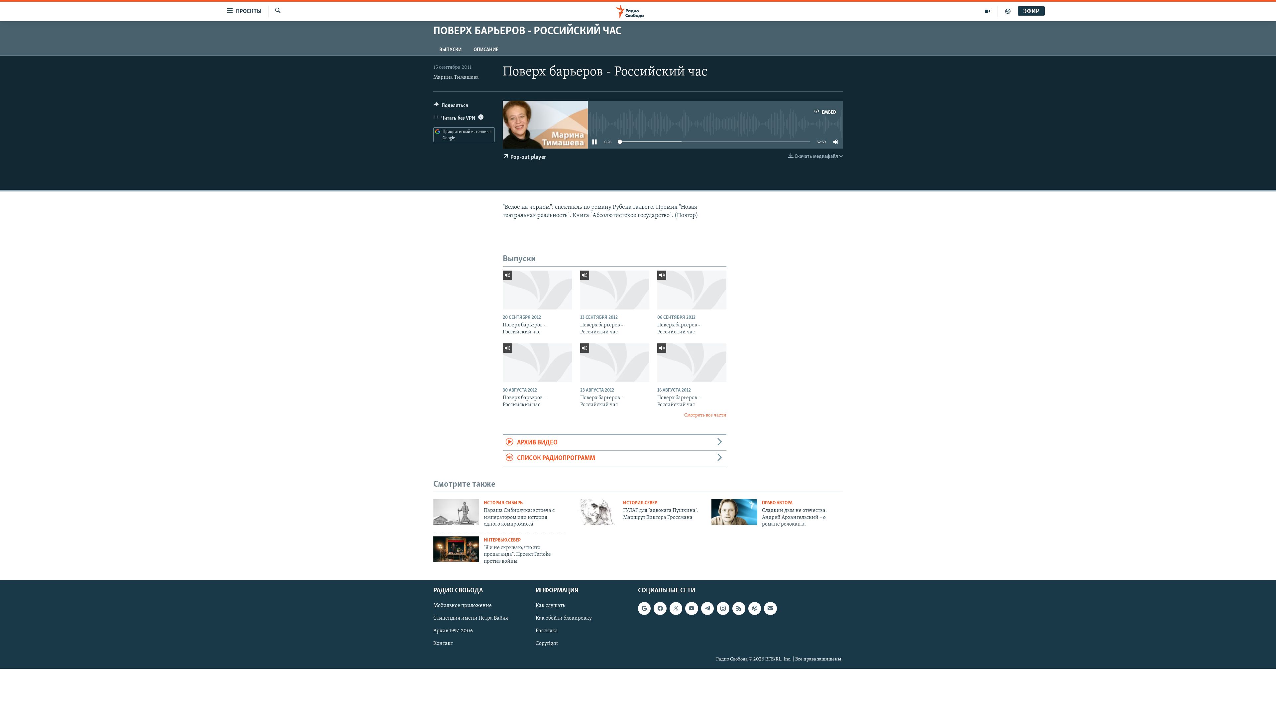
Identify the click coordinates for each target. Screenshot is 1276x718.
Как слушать (550, 605)
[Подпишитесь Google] (644, 608)
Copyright (547, 643)
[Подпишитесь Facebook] (660, 608)
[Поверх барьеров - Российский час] (537, 290)
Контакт (443, 643)
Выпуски (450, 50)
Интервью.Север (502, 540)
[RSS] (738, 608)
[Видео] (988, 11)
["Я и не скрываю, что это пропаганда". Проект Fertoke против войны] (456, 549)
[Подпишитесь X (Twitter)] (676, 608)
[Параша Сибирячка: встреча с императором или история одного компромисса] (456, 512)
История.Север (640, 503)
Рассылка (547, 631)
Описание (486, 50)
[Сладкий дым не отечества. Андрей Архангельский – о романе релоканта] (734, 512)
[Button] (451, 107)
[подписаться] (770, 608)
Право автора (777, 503)
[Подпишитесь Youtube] (691, 608)
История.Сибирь (503, 503)
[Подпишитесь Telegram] (707, 608)
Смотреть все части (705, 415)
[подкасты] (1008, 11)
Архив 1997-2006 (453, 631)
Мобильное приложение (462, 605)
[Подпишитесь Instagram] (723, 608)
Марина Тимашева (456, 77)
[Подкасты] (754, 608)
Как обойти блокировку (564, 618)
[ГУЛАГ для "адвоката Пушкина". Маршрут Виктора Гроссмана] (595, 512)
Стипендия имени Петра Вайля (470, 618)
